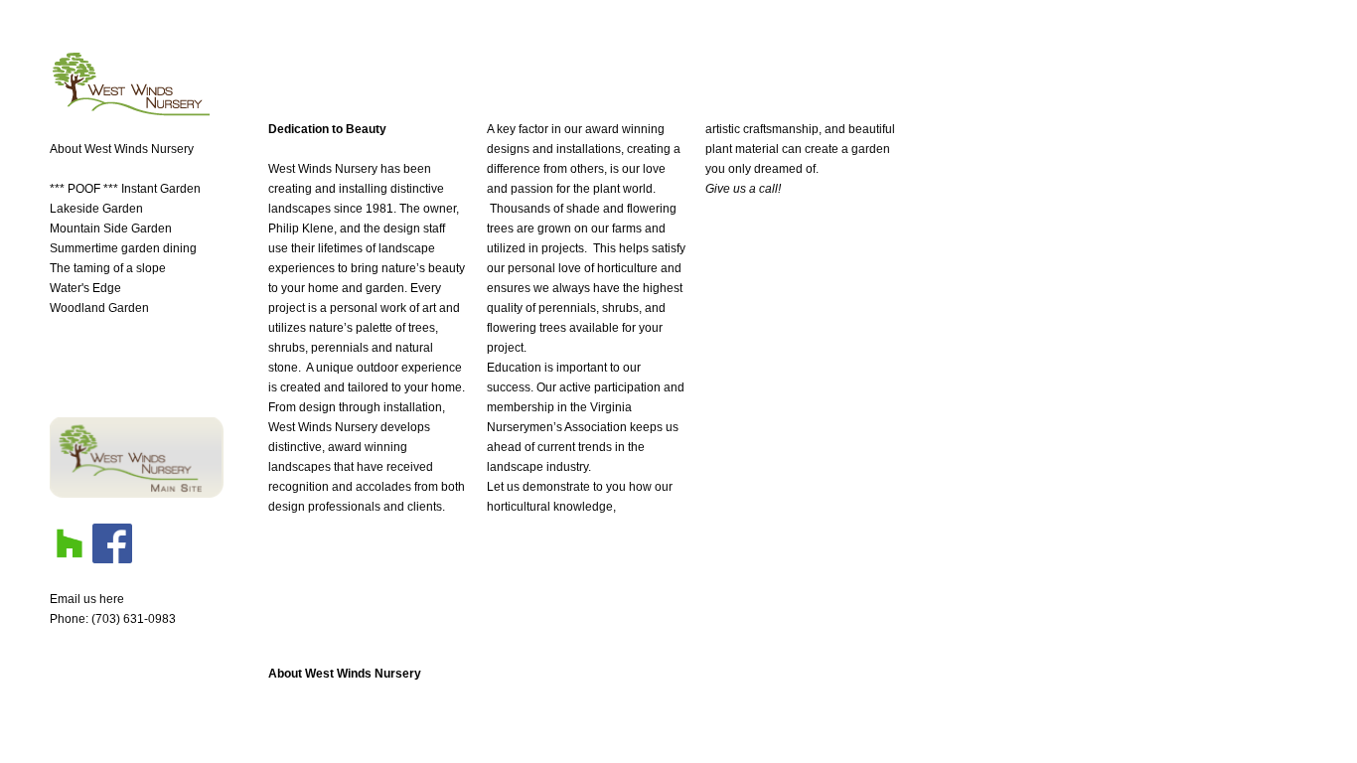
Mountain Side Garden (111, 228)
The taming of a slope (108, 268)
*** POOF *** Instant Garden (125, 189)
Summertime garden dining (123, 248)
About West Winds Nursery (344, 674)
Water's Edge (85, 288)
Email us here (87, 599)
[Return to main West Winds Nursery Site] (137, 494)
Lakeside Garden (96, 209)
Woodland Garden (99, 308)
